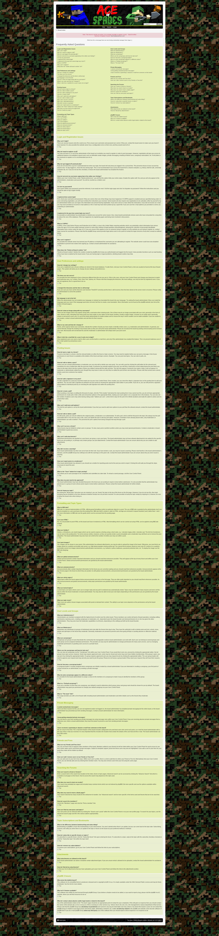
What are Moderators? (117, 52)
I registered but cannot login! (65, 59)
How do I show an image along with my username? (71, 79)
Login (115, 27)
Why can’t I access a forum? (65, 99)
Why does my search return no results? (122, 88)
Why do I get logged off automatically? (67, 54)
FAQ (103, 27)
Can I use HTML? (62, 118)
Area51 (158, 892)
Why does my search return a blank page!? (122, 90)
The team (129, 920)
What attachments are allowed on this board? (123, 109)
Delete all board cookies (140, 920)
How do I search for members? (119, 91)
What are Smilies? (62, 119)
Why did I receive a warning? (65, 103)
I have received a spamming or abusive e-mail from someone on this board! (131, 72)
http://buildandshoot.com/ (118, 36)
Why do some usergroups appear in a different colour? (126, 59)
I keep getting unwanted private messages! (122, 70)
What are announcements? (64, 125)
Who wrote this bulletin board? (119, 116)
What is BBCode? (62, 116)
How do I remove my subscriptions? (120, 103)
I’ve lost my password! (63, 57)
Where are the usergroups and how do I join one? (124, 56)
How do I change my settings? (65, 72)
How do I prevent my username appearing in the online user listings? (76, 56)
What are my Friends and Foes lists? (121, 78)
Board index (61, 30)
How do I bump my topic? (64, 110)
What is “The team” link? (117, 63)
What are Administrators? (117, 50)
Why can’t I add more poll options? (66, 96)
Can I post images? (62, 121)
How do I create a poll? (63, 94)
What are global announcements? (66, 123)
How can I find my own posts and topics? (122, 93)
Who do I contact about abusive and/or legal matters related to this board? (131, 120)
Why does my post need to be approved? (68, 108)
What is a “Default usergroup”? (119, 61)
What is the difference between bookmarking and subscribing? (128, 99)
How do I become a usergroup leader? (121, 57)
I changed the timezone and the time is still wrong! (71, 76)
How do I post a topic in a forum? (66, 89)
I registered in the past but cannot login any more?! (71, 61)
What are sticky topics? (63, 126)
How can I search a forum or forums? (121, 86)
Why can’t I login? (62, 50)
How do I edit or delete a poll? (65, 98)
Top (60, 147)
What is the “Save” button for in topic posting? (69, 106)
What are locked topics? (64, 128)
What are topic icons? (63, 130)
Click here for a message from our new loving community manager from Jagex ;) (109, 40)
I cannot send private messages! (120, 69)
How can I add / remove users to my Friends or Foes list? (126, 80)
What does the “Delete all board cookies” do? (69, 66)
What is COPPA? (62, 63)
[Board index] (110, 15)
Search (109, 27)
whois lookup (80, 905)
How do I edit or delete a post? (65, 90)
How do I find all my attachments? (120, 110)
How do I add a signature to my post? (67, 92)
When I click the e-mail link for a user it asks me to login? (73, 83)
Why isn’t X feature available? (119, 118)
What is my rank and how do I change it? (68, 81)
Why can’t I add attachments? (65, 101)
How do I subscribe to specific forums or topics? (124, 101)
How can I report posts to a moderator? (68, 105)
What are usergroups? (117, 54)
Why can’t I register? (63, 64)
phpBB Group (108, 882)
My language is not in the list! (65, 77)
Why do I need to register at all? (66, 52)
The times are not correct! (64, 74)
